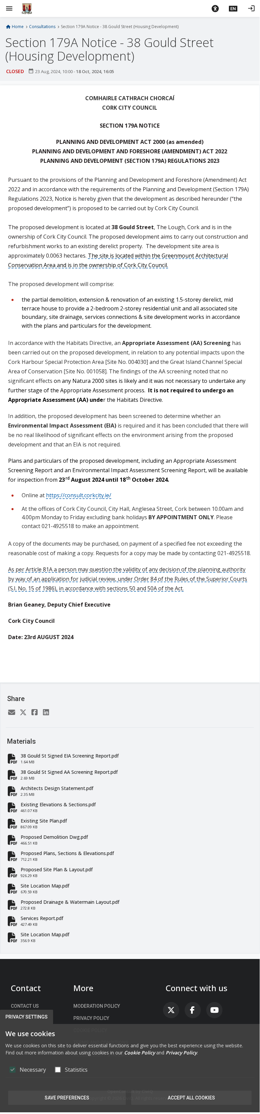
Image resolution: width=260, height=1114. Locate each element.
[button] (215, 8)
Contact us (25, 1006)
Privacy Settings (26, 1017)
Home (18, 26)
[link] (171, 1010)
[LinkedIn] (46, 712)
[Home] (27, 8)
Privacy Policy (91, 1018)
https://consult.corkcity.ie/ (78, 495)
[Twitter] (23, 712)
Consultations (42, 26)
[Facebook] (34, 712)
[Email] (11, 712)
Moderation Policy (96, 1006)
